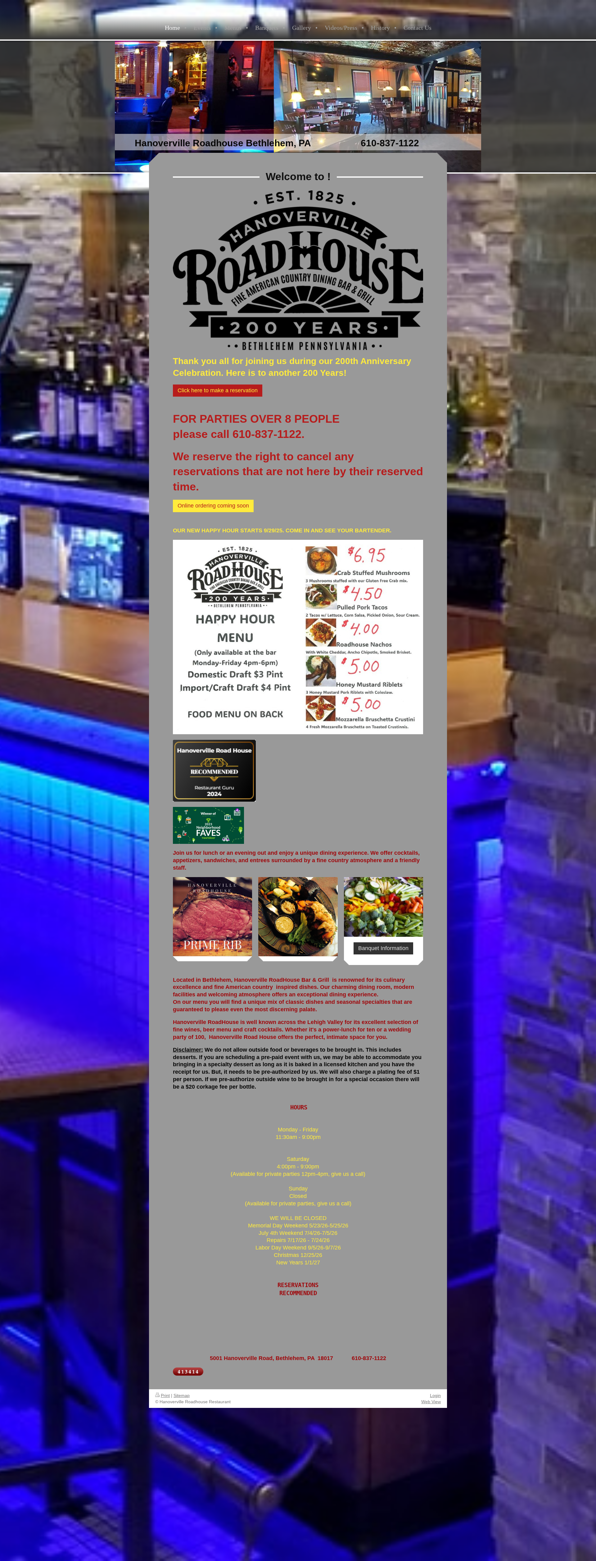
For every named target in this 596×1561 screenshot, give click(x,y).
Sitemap (182, 1395)
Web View (431, 1401)
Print (165, 1395)
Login (435, 1395)
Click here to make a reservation (218, 390)
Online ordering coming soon (213, 506)
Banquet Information (383, 948)
